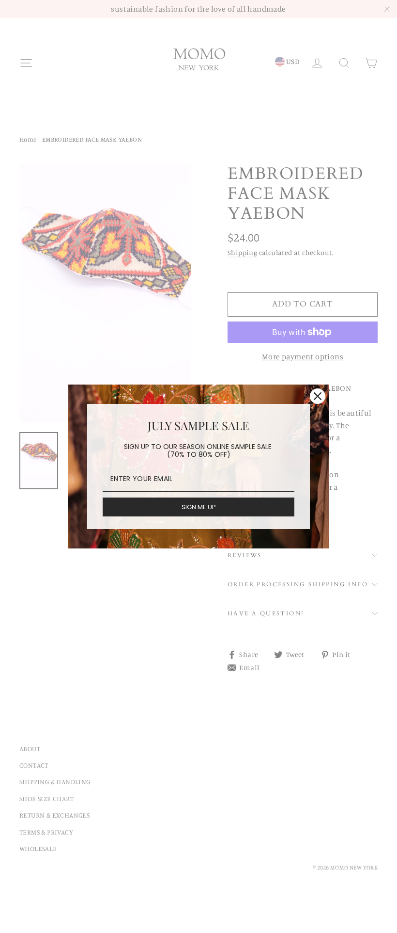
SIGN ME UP (199, 507)
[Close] (317, 396)
